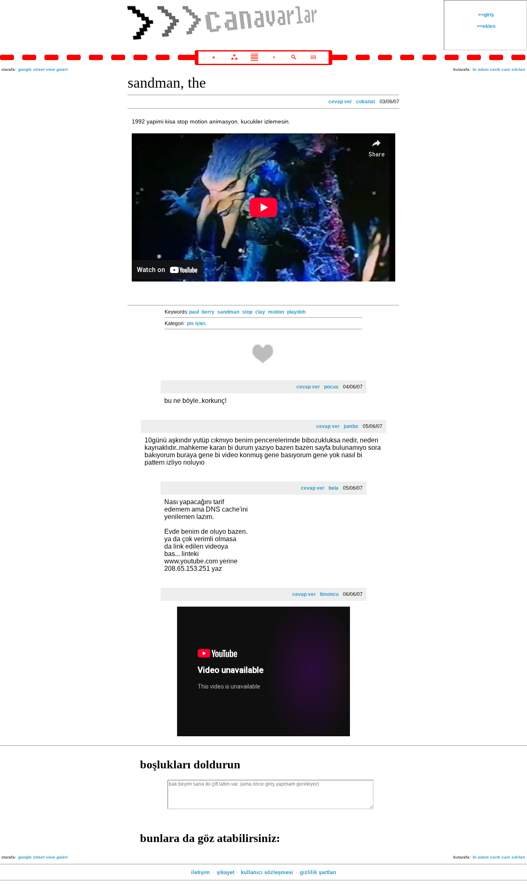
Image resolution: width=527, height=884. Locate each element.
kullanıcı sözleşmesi (267, 872)
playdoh (296, 312)
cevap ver (340, 102)
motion (276, 312)
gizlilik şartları (318, 872)
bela (333, 488)
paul (194, 312)
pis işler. (196, 323)
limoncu (329, 594)
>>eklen (485, 26)
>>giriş (485, 15)
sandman (228, 312)
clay (260, 312)
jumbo (351, 426)
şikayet (225, 872)
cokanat (365, 102)
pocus (331, 387)
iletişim (200, 872)
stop (247, 312)
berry (208, 312)
